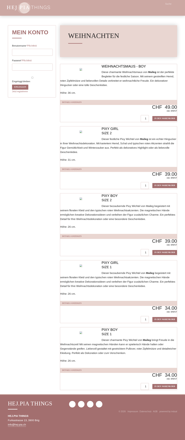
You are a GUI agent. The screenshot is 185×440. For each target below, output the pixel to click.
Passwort (22, 60)
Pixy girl (110, 263)
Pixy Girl (110, 129)
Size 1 (107, 267)
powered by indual (168, 411)
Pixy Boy (110, 196)
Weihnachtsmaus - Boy (124, 66)
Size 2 (107, 133)
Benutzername (24, 46)
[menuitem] (133, 411)
